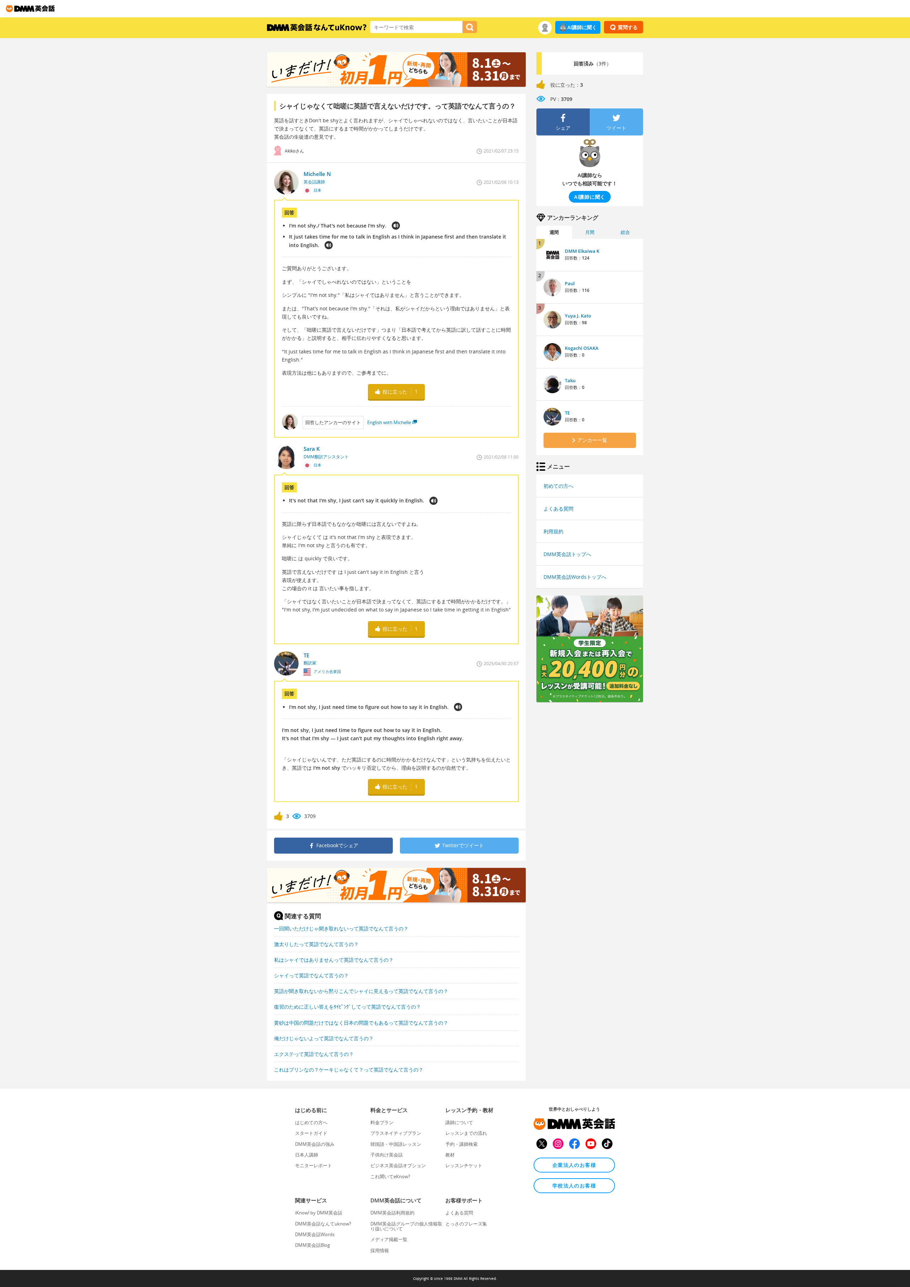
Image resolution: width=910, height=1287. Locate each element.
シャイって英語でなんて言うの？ (311, 975)
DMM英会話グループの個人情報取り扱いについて (406, 1226)
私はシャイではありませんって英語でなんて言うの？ (334, 959)
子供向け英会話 (386, 1155)
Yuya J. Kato (578, 316)
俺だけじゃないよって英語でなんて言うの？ (324, 1038)
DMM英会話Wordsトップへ (575, 576)
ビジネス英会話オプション (398, 1165)
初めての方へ (558, 485)
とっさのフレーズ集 (466, 1224)
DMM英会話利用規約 (392, 1212)
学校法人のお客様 (574, 1185)
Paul (570, 283)
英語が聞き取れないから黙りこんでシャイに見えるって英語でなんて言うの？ (361, 991)
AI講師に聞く (582, 27)
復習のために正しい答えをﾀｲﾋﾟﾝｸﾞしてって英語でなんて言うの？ (347, 1006)
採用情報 (379, 1250)
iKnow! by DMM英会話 (318, 1212)
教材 (450, 1155)
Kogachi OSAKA (582, 348)
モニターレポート (313, 1165)
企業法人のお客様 (574, 1164)
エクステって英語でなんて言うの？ (314, 1054)
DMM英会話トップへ (567, 554)
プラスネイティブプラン (395, 1133)
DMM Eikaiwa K (582, 251)
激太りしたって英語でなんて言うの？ (316, 944)
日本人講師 (306, 1155)
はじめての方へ (311, 1122)
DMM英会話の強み (314, 1144)
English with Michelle (389, 422)
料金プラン (382, 1122)
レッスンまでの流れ (466, 1133)
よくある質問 (558, 508)
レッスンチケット (463, 1165)
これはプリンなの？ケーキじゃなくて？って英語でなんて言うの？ (348, 1069)
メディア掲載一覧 (388, 1239)
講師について (459, 1122)
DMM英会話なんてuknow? (323, 1224)
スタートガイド (311, 1133)
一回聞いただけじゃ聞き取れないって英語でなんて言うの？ (341, 928)
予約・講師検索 (461, 1144)
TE (567, 413)
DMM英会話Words (314, 1234)
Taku (570, 380)
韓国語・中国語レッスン (395, 1144)
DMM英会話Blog (312, 1245)
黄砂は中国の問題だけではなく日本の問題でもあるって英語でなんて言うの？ (361, 1022)
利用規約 (553, 531)
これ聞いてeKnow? (390, 1176)
